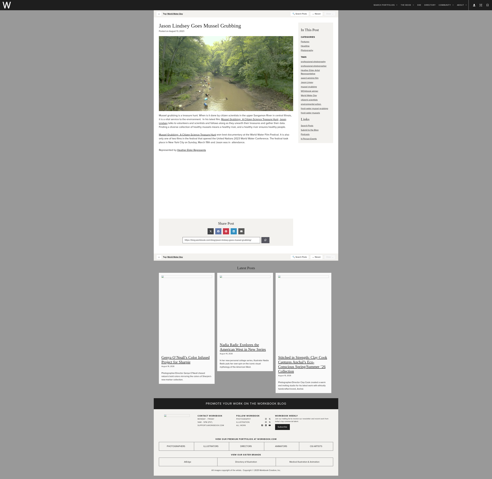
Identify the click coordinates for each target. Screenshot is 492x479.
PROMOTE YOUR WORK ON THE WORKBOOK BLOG (246, 403)
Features (305, 41)
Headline (305, 46)
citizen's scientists (309, 99)
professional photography (313, 61)
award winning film (310, 78)
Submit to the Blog (310, 130)
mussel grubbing (309, 86)
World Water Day (175, 14)
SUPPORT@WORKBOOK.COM (211, 425)
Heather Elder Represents (191, 150)
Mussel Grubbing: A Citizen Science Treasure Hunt (249, 119)
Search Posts (307, 125)
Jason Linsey (307, 82)
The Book (406, 5)
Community (445, 5)
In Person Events (309, 138)
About (460, 5)
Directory (430, 5)
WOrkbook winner (309, 91)
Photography (307, 50)
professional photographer (314, 66)
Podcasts (305, 134)
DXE (419, 5)
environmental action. (311, 104)
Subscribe (282, 427)
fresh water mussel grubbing (314, 108)
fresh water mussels (310, 113)
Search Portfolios (384, 5)
